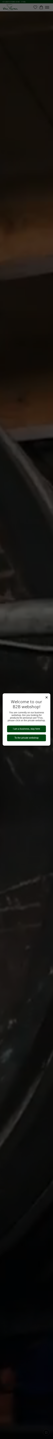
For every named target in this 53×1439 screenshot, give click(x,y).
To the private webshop (26, 738)
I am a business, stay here (26, 729)
